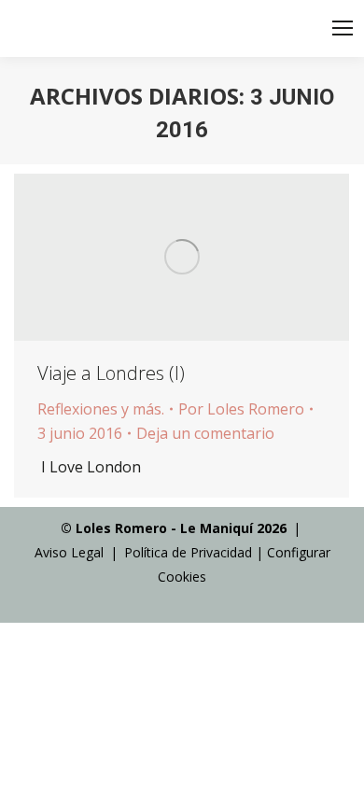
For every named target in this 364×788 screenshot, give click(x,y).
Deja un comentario (205, 433)
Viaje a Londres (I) (111, 373)
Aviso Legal (69, 552)
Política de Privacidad (188, 552)
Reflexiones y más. (100, 409)
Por (241, 409)
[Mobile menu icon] (342, 28)
